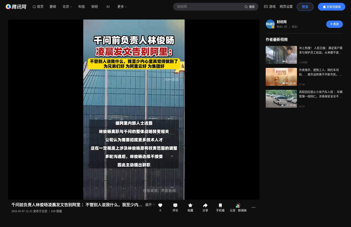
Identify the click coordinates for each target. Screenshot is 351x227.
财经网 (282, 22)
